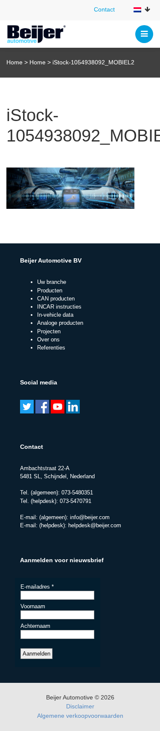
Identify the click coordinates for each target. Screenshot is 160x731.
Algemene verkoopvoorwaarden (80, 715)
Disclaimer (80, 706)
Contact (104, 9)
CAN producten (56, 298)
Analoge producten (60, 323)
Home (14, 62)
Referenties (51, 347)
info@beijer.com (90, 517)
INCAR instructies (59, 306)
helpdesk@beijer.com (94, 525)
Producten (49, 290)
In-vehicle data (55, 315)
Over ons (48, 339)
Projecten (49, 331)
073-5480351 (77, 492)
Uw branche (51, 282)
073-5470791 (75, 501)
